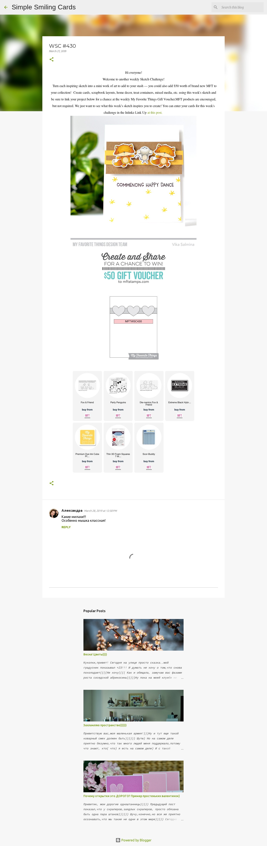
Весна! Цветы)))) (95, 654)
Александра (72, 510)
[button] (51, 59)
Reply (66, 527)
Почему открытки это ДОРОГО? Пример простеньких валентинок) (131, 796)
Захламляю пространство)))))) (105, 725)
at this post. (154, 112)
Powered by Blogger (136, 840)
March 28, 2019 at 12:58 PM (100, 510)
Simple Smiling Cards (44, 7)
